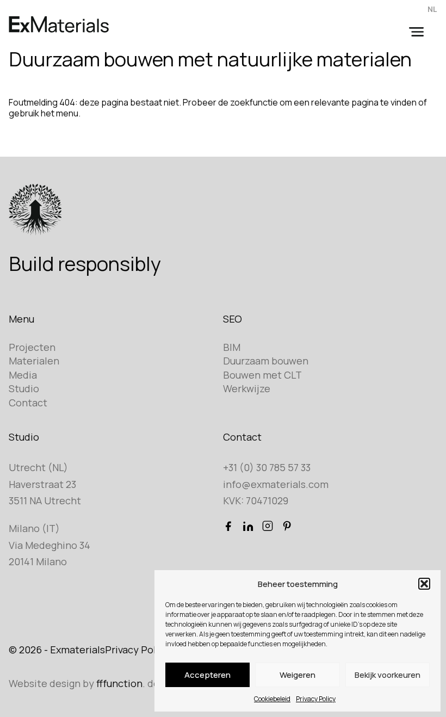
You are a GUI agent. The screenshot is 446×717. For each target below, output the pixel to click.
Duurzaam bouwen (265, 360)
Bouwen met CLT (262, 374)
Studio (24, 388)
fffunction (119, 683)
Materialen (34, 360)
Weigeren (297, 675)
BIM (231, 347)
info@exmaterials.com (276, 484)
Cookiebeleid (272, 698)
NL (432, 9)
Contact (28, 402)
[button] (424, 583)
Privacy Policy (316, 698)
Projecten (32, 347)
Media (23, 374)
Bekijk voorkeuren (387, 675)
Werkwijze (246, 388)
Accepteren (207, 675)
